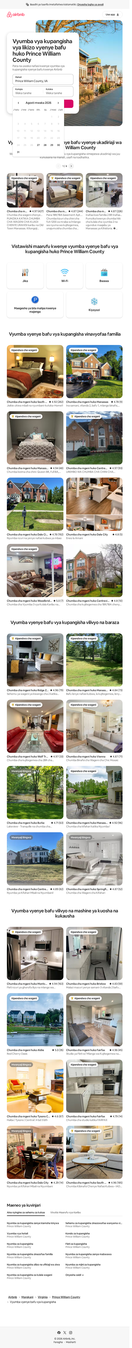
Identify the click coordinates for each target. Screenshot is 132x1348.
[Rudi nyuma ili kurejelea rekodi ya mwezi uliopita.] (19, 103)
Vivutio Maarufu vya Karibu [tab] (65, 1212)
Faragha (58, 1342)
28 (45, 145)
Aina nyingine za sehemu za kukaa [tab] (26, 1212)
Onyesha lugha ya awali (90, 4)
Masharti (71, 1342)
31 (18, 152)
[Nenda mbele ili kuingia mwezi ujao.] (58, 103)
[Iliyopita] (58, 166)
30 (58, 145)
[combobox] (43, 81)
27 (38, 145)
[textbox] (27, 93)
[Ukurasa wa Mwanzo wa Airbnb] (15, 14)
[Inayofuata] (71, 166)
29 (51, 145)
